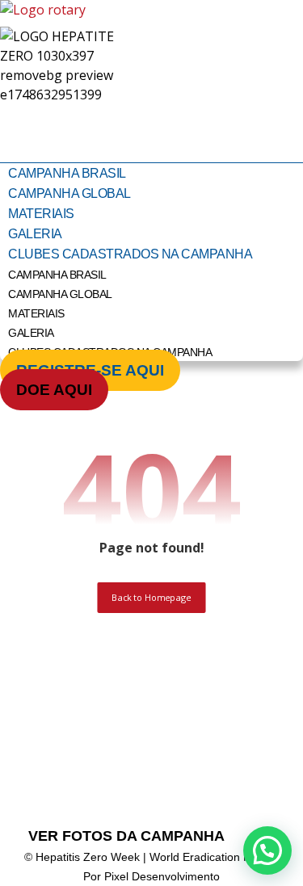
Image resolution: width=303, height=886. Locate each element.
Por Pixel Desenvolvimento (151, 876)
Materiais (41, 213)
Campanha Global (69, 193)
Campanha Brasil (67, 173)
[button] (267, 850)
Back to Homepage (151, 597)
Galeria (35, 234)
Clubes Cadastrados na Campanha (130, 254)
